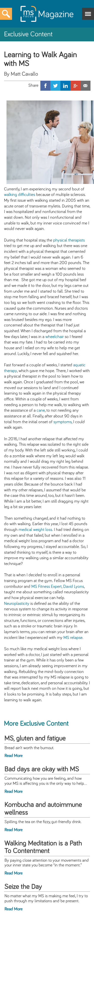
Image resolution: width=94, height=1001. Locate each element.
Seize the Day (23, 886)
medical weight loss (35, 529)
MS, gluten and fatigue (35, 738)
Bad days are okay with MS (42, 769)
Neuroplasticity (16, 603)
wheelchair (54, 337)
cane (41, 410)
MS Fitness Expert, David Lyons (57, 586)
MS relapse (72, 637)
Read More (14, 755)
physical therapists (69, 240)
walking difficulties (19, 194)
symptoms (62, 422)
